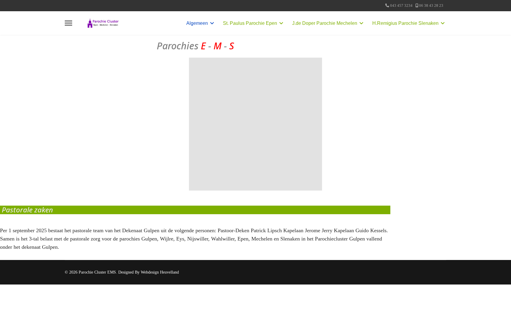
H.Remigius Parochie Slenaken (405, 23)
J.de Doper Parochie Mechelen (324, 23)
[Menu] (68, 23)
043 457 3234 (401, 6)
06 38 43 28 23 (431, 6)
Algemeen (197, 23)
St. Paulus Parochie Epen (250, 23)
